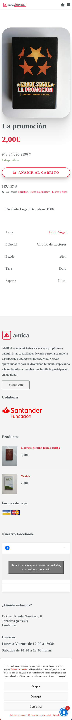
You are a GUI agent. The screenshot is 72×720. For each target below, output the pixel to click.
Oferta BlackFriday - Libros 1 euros (48, 192)
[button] (63, 712)
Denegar (36, 696)
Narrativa (23, 192)
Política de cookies (18, 715)
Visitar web (16, 384)
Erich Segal (57, 232)
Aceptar (36, 686)
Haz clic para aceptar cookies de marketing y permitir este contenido (36, 567)
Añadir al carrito (38, 172)
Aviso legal (57, 715)
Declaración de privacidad (39, 715)
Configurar (36, 706)
